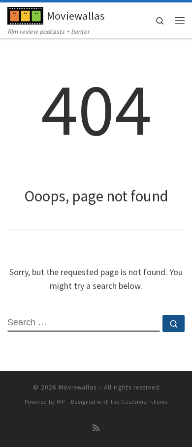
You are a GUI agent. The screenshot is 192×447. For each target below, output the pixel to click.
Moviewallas (77, 387)
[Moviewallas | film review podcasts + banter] (25, 14)
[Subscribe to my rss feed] (96, 428)
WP (61, 401)
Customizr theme (144, 401)
